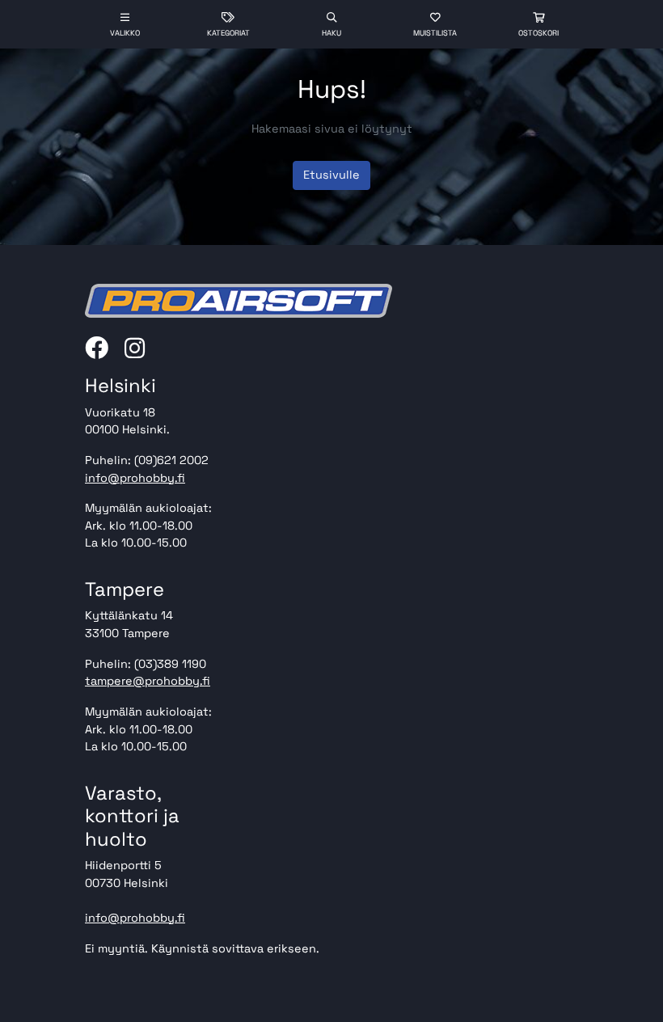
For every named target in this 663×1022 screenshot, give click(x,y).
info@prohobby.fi (135, 478)
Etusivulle (331, 174)
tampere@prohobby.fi (147, 681)
